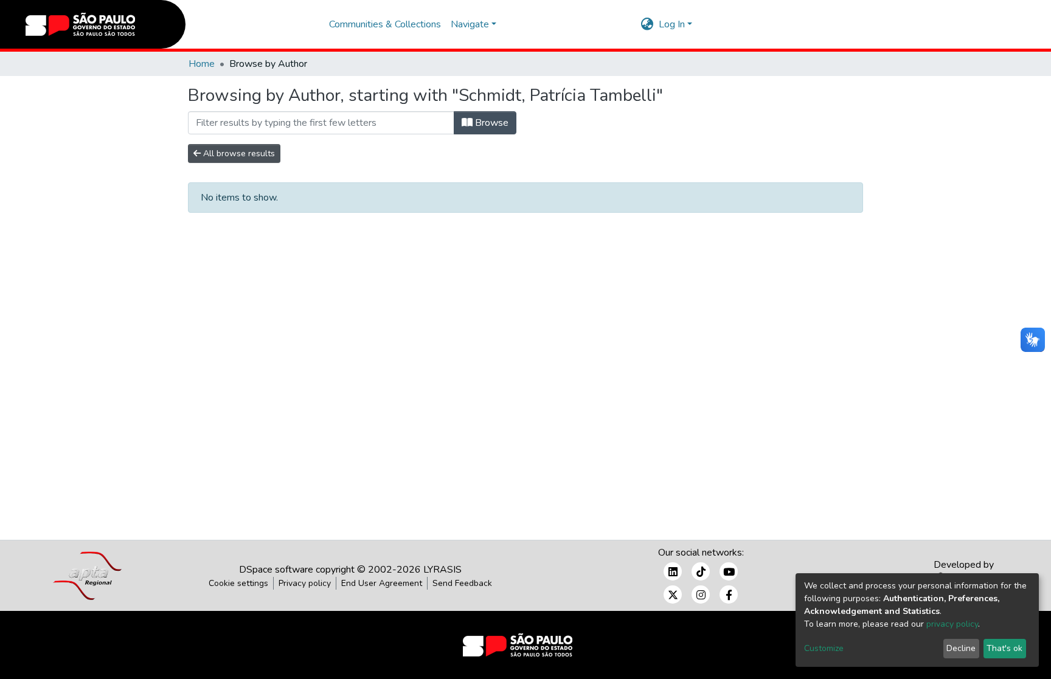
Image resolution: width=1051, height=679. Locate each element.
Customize (824, 648)
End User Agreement (381, 583)
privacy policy (952, 624)
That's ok (1004, 648)
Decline (961, 648)
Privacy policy (305, 583)
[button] (647, 24)
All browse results (238, 153)
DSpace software (276, 569)
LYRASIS (442, 569)
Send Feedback (462, 583)
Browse (490, 122)
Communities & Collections (385, 24)
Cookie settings (238, 583)
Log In (672, 24)
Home (202, 64)
